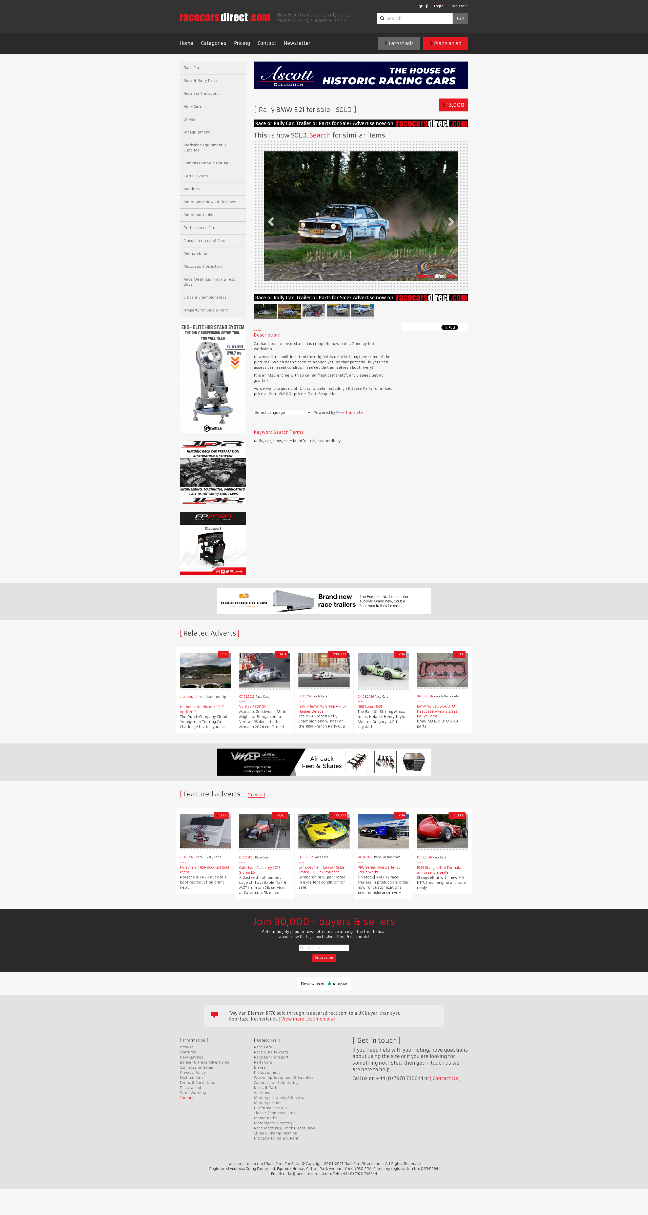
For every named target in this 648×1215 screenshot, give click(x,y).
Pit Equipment (197, 132)
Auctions (192, 189)
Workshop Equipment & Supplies (205, 147)
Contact (267, 43)
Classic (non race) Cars (204, 240)
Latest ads (401, 43)
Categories (214, 43)
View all (256, 794)
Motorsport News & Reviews (210, 202)
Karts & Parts (196, 176)
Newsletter (297, 43)
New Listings (191, 1057)
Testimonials (192, 1077)
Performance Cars (200, 227)
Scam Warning (193, 1092)
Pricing (242, 43)
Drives (189, 119)
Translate (354, 412)
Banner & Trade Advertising (204, 1062)
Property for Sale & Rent (206, 310)
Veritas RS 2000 (253, 706)
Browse (187, 1047)
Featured (188, 1052)
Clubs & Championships (205, 297)
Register (458, 6)
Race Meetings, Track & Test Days (209, 282)
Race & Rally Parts (201, 80)
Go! (460, 18)
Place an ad (447, 43)
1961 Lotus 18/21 (370, 706)
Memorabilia (195, 253)
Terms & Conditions (197, 1082)
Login (438, 6)
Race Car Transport (201, 93)
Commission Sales (196, 1067)
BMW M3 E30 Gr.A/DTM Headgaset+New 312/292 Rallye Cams (437, 711)
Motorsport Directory (203, 266)
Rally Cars (193, 106)
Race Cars (192, 67)
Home (186, 43)
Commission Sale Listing (206, 163)
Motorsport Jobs (198, 214)
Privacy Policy (193, 1072)
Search (320, 135)
